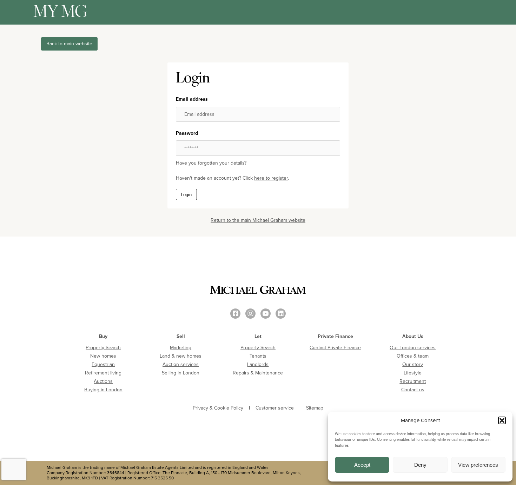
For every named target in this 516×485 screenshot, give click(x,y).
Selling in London (180, 373)
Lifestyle (413, 373)
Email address (192, 99)
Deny (420, 465)
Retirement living (103, 373)
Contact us (412, 389)
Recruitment (412, 381)
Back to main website (69, 43)
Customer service (275, 408)
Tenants (258, 356)
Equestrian (103, 364)
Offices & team (413, 356)
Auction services (181, 364)
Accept (362, 465)
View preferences (478, 465)
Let (258, 336)
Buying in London (103, 389)
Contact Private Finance (335, 347)
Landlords (258, 364)
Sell (181, 336)
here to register (271, 178)
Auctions (103, 381)
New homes (103, 356)
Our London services (413, 347)
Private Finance (335, 336)
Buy (103, 336)
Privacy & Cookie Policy (218, 408)
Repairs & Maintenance (258, 373)
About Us (412, 336)
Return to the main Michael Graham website (258, 220)
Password (187, 133)
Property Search (103, 347)
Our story (412, 364)
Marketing (180, 347)
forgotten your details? (222, 163)
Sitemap (314, 408)
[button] (501, 420)
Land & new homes (180, 356)
